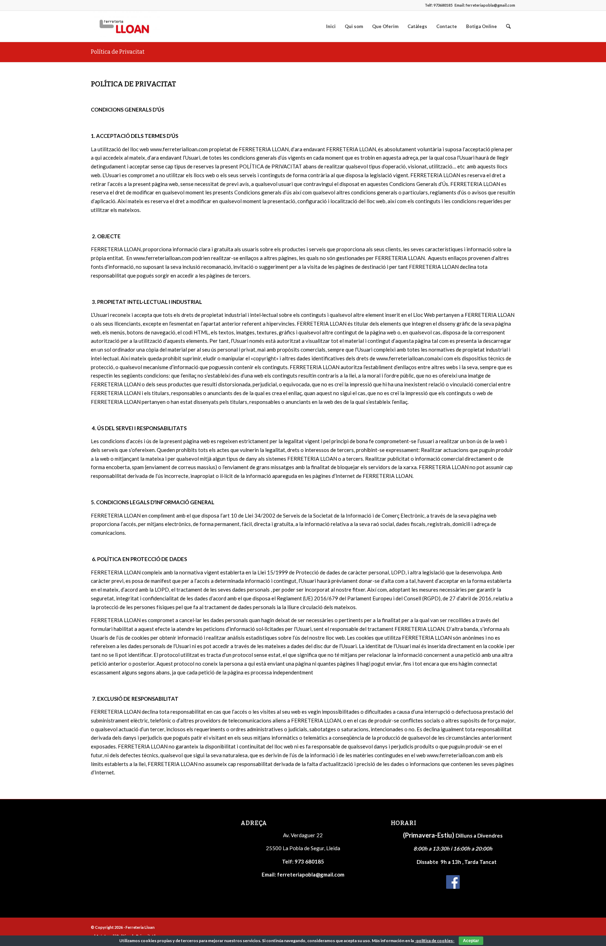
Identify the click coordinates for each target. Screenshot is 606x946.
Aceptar (471, 940)
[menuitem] (331, 26)
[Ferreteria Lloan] (125, 26)
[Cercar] (508, 26)
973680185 (442, 5)
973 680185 (309, 861)
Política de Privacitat (117, 51)
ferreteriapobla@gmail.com (490, 5)
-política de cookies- (434, 940)
